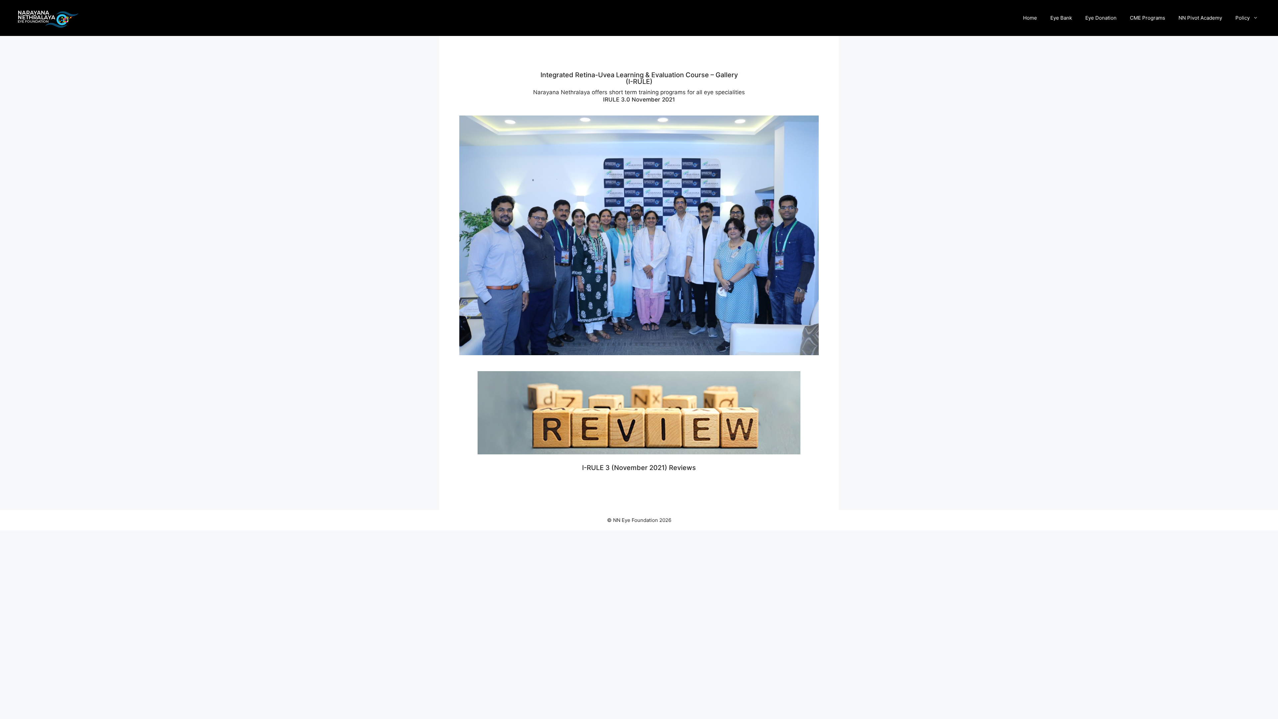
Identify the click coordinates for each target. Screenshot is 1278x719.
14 (636, 344)
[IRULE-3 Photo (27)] (639, 355)
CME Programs (1147, 18)
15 (642, 344)
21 (676, 344)
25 (698, 344)
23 (687, 344)
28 (715, 344)
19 (664, 344)
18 (659, 344)
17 (653, 344)
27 (710, 344)
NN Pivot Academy (1200, 18)
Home (1030, 18)
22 (681, 344)
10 (613, 344)
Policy (1242, 18)
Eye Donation (1101, 18)
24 (693, 344)
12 (625, 344)
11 (619, 344)
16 (647, 344)
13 (630, 344)
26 (704, 344)
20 (670, 344)
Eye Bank (1061, 18)
